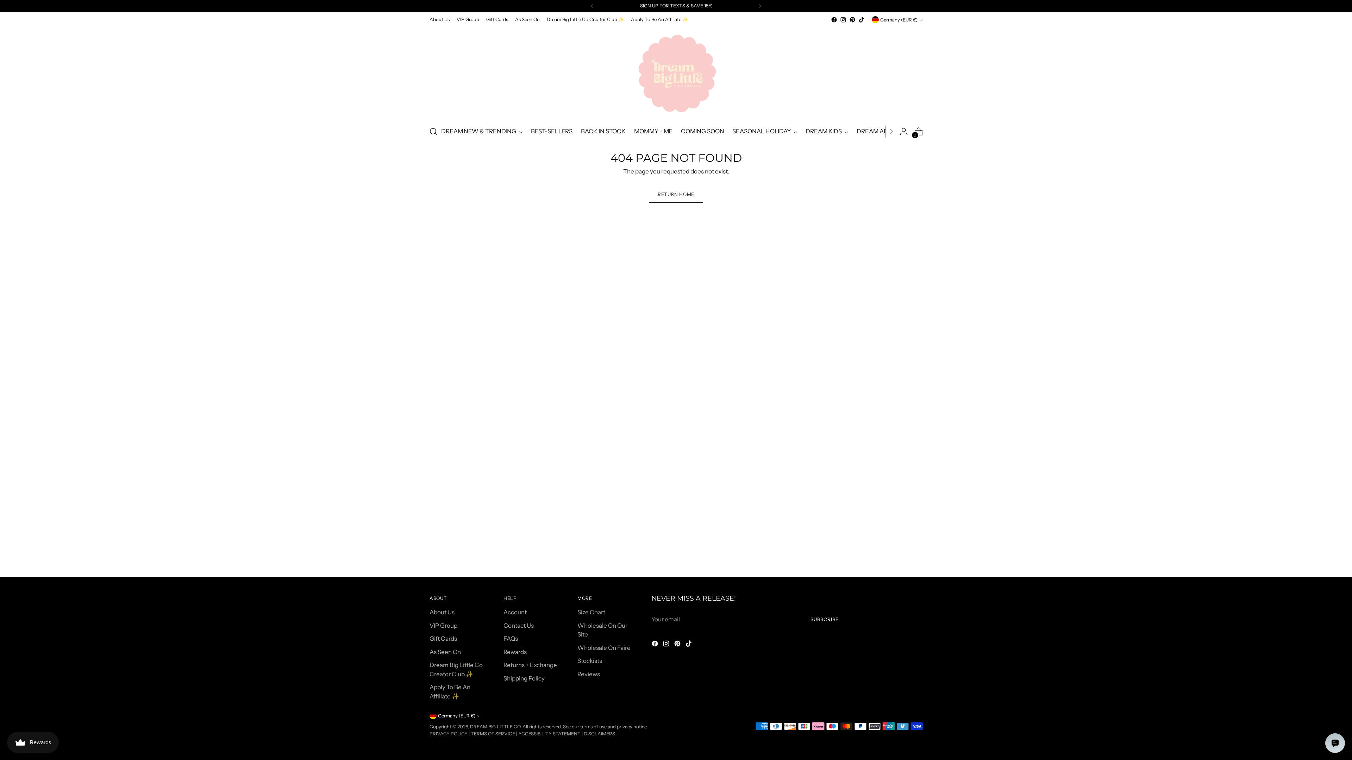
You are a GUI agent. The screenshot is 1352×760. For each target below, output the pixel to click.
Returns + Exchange (530, 665)
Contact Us (518, 625)
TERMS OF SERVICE (493, 733)
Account (515, 612)
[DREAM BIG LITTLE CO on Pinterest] (852, 20)
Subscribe (824, 619)
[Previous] (592, 6)
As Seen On (445, 652)
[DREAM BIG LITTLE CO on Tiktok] (861, 20)
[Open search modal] (433, 132)
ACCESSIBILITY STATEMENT (549, 733)
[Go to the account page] (904, 132)
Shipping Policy (524, 678)
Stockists (589, 660)
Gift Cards (443, 638)
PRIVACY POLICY (449, 733)
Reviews (588, 674)
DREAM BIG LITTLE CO (495, 726)
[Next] (760, 6)
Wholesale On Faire (604, 647)
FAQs (510, 638)
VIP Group (443, 625)
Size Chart (591, 612)
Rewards (515, 652)
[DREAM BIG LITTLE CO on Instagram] (843, 20)
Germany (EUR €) (899, 20)
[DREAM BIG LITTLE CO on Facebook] (834, 20)
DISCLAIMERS (599, 733)
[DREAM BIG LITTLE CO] (676, 72)
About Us (442, 612)
